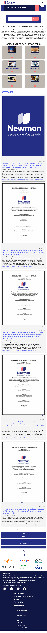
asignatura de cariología (21, 179)
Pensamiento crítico (29, 179)
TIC (25, 524)
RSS (44, 91)
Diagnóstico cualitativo (31, 524)
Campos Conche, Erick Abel (8, 340)
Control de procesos (17, 350)
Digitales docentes (11, 524)
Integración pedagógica (20, 524)
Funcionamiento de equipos (27, 350)
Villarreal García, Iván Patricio (8, 515)
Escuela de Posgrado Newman (23, 629)
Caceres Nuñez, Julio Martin (8, 256)
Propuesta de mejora (6, 179)
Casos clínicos (13, 179)
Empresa (34, 350)
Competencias (4, 524)
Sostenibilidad (13, 437)
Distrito (19, 266)
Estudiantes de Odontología (38, 179)
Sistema (12, 350)
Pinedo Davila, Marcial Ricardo (9, 428)
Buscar (36, 18)
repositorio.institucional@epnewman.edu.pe (16, 584)
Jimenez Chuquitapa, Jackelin (22, 256)
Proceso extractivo (20, 437)
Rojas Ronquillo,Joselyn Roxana (23, 428)
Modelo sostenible (25, 266)
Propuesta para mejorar (6, 266)
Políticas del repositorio (22, 624)
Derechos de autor (21, 627)
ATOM (39, 91)
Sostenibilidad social (35, 437)
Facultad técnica (39, 524)
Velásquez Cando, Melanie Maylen (9, 169)
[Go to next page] (44, 529)
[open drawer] (43, 2)
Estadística (19, 619)
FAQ (18, 622)
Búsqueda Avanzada (21, 617)
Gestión (30, 266)
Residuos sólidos (14, 266)
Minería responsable (27, 437)
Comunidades (20, 615)
